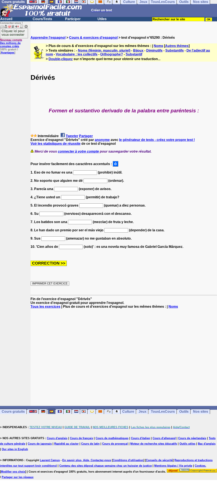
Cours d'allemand (164, 438)
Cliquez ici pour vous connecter (13, 32)
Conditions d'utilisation (128, 460)
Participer (73, 19)
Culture (128, 411)
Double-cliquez (61, 59)
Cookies (200, 465)
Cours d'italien (140, 438)
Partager (86, 136)
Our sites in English (15, 449)
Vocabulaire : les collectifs (76, 54)
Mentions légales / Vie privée (173, 465)
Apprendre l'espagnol (48, 37)
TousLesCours (163, 411)
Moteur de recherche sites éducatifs (153, 443)
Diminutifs (154, 50)
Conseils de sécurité (159, 460)
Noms (158, 46)
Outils (184, 411)
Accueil (6, 19)
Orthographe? (111, 54)
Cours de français (81, 438)
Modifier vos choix (13, 471)
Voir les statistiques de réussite (56, 143)
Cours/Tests (42, 19)
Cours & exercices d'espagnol (93, 37)
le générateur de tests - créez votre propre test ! (157, 140)
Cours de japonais (40, 443)
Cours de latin (90, 443)
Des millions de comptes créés (11, 43)
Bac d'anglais (207, 443)
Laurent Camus (50, 460)
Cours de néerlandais (192, 438)
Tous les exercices (45, 306)
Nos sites (200, 411)
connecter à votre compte (78, 151)
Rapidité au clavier (66, 443)
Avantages (7, 52)
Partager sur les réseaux (17, 477)
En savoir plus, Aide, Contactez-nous (86, 460)
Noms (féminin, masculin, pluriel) (104, 50)
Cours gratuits (13, 411)
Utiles (102, 19)
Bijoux (138, 50)
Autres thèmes (177, 46)
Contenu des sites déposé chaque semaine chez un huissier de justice (105, 465)
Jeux (142, 411)
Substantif (134, 54)
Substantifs (174, 50)
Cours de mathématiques (112, 438)
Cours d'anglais (57, 438)
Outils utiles (187, 443)
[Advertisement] (124, 357)
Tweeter (72, 136)
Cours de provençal (115, 443)
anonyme (102, 140)
